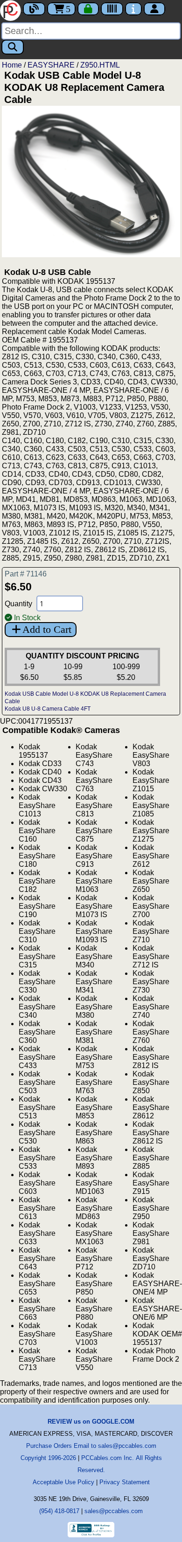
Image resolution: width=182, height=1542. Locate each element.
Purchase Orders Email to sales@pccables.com (91, 1445)
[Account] (154, 8)
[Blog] (34, 8)
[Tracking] (112, 8)
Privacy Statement (124, 1482)
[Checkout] (88, 8)
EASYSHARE (51, 65)
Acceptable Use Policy (63, 1482)
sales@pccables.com (113, 1511)
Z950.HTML (100, 65)
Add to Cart (46, 629)
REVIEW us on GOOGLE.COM (91, 1421)
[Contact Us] (133, 8)
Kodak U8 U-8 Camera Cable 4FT (48, 709)
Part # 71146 (26, 574)
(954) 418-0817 (59, 1511)
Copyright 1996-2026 (48, 1457)
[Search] (12, 47)
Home (12, 65)
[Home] (11, 10)
